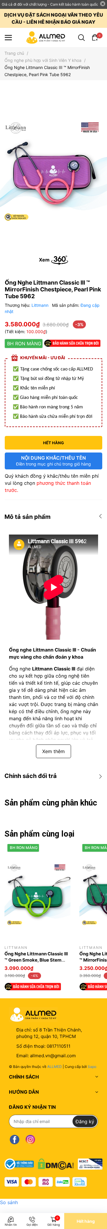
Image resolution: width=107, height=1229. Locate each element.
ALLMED (54, 1066)
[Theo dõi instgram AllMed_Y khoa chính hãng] (30, 1139)
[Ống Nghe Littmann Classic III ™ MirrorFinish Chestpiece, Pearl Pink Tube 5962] (53, 170)
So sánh (9, 1202)
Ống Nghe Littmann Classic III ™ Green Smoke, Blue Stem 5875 (36, 960)
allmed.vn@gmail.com (53, 1055)
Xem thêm (53, 751)
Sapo (92, 1066)
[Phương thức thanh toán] (45, 1182)
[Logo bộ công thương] (53, 1163)
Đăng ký (84, 1121)
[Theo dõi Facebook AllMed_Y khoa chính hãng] (14, 1139)
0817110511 (58, 1046)
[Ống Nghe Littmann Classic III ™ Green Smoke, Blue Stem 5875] (37, 893)
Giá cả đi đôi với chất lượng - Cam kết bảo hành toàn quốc (50, 4)
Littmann (41, 305)
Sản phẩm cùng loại (39, 834)
